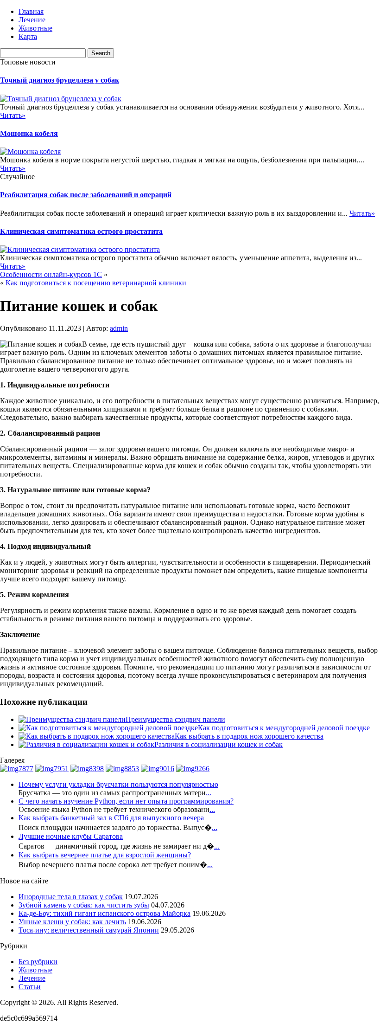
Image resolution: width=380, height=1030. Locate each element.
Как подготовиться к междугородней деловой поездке (284, 728)
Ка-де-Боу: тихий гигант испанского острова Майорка (104, 913)
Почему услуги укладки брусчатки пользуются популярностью (118, 784)
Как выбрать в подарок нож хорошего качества (249, 736)
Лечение (32, 20)
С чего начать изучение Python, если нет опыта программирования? (126, 801)
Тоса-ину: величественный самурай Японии (89, 930)
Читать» (12, 115)
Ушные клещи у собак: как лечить (72, 922)
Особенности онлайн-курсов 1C (51, 274)
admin (119, 328)
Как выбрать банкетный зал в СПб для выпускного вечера (111, 818)
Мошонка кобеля (29, 133)
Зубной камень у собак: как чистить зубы (84, 905)
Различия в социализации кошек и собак (218, 744)
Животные (35, 28)
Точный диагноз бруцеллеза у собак (59, 80)
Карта (28, 36)
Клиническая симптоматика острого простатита (81, 231)
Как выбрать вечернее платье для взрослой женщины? (105, 855)
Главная (31, 11)
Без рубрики (38, 962)
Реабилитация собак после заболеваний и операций (85, 195)
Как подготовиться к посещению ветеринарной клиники (96, 283)
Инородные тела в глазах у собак (71, 897)
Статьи (30, 987)
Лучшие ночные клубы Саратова (71, 836)
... (208, 793)
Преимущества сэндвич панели (175, 719)
